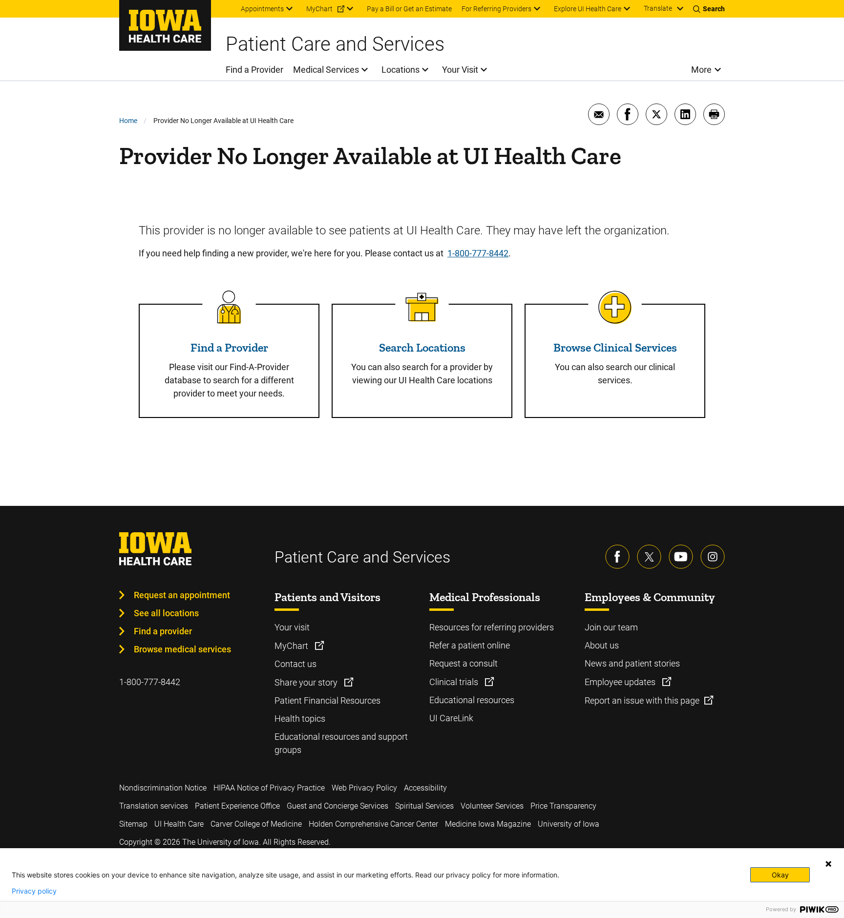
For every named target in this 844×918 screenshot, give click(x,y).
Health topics (299, 718)
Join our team (611, 627)
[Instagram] (712, 556)
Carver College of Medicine (256, 824)
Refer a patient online (469, 645)
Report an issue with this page (642, 700)
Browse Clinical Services (615, 347)
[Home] (165, 25)
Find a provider (163, 631)
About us (602, 645)
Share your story (306, 682)
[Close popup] (828, 864)
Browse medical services (182, 649)
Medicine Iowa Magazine (488, 824)
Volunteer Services (492, 806)
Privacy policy (34, 891)
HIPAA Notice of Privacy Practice (269, 788)
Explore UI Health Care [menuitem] (587, 9)
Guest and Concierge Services (337, 806)
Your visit (292, 627)
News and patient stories (632, 663)
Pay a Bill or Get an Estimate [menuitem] (409, 9)
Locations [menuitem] (400, 69)
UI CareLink (451, 718)
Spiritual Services (424, 806)
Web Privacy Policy (364, 788)
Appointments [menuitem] (262, 9)
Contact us (295, 664)
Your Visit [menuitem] (460, 69)
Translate (658, 8)
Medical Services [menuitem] (326, 69)
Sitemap (133, 824)
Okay (780, 875)
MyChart (292, 646)
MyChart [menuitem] (319, 9)
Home (128, 121)
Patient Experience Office (237, 806)
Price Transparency (563, 806)
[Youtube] (681, 556)
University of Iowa (568, 824)
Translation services (153, 806)
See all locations (166, 613)
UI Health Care (179, 824)
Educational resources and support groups (341, 743)
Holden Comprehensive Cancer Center (373, 824)
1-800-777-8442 (477, 253)
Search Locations (422, 347)
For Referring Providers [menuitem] (496, 9)
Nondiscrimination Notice (163, 788)
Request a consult (463, 663)
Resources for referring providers (491, 627)
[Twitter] (649, 556)
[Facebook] (617, 556)
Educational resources (471, 700)
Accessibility (425, 788)
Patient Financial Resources (327, 700)
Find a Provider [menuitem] (254, 69)
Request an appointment (182, 595)
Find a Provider (229, 347)
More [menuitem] (701, 69)
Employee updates (621, 682)
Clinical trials (454, 682)
